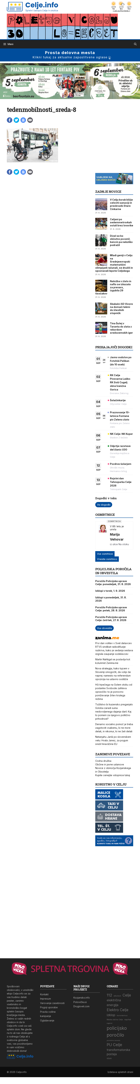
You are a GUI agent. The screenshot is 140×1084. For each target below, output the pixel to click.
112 (109, 995)
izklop (111, 1015)
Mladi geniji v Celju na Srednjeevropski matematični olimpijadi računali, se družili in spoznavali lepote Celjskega (114, 263)
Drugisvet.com (81, 1006)
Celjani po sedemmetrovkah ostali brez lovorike (121, 222)
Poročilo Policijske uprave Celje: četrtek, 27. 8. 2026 (111, 619)
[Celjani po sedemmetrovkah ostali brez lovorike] (101, 224)
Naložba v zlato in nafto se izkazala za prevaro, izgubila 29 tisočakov (113, 287)
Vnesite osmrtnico (107, 559)
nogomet (109, 1023)
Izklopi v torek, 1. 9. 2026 (110, 590)
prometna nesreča (113, 1040)
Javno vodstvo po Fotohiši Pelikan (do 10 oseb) (120, 361)
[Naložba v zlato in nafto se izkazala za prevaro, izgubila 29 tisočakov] (101, 286)
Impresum (45, 998)
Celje (127, 995)
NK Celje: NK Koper (121, 433)
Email (30, 120)
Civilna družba (103, 760)
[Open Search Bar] (135, 44)
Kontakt (44, 994)
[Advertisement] (117, 149)
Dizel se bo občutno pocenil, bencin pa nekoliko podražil (121, 240)
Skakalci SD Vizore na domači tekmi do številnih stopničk (121, 308)
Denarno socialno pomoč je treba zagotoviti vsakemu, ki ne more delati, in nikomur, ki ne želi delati (114, 728)
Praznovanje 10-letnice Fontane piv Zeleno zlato (120, 416)
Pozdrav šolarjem (120, 463)
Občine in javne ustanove (109, 764)
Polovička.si (80, 1002)
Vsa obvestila (104, 628)
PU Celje (114, 1044)
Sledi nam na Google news (23, 120)
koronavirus (122, 1015)
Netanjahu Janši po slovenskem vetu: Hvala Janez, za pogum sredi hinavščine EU (113, 740)
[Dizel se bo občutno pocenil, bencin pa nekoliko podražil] (101, 240)
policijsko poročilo (117, 1031)
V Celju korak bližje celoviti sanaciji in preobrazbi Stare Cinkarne (121, 204)
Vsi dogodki (103, 504)
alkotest (117, 996)
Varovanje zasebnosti (52, 1003)
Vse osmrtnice (105, 553)
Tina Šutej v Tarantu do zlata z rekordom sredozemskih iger (121, 328)
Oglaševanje (47, 1020)
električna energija (114, 1002)
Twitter (16, 120)
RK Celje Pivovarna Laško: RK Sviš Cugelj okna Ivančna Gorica (120, 382)
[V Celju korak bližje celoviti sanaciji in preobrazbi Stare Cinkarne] (101, 204)
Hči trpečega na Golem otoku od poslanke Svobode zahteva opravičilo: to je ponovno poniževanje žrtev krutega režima (113, 691)
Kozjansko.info (81, 997)
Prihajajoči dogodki (113, 347)
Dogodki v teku (106, 498)
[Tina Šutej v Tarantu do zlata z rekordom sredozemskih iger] (101, 328)
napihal (127, 1019)
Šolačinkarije (118, 400)
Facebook (9, 120)
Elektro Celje (117, 1010)
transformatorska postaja (118, 1052)
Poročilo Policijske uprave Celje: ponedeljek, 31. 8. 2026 (113, 583)
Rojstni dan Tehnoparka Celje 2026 (120, 482)
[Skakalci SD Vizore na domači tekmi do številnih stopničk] (101, 308)
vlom (109, 1058)
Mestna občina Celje (115, 1020)
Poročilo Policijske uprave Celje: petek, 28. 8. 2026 (111, 609)
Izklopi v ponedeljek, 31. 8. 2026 (111, 599)
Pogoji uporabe (49, 1007)
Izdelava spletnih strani (120, 1072)
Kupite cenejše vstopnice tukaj (112, 775)
